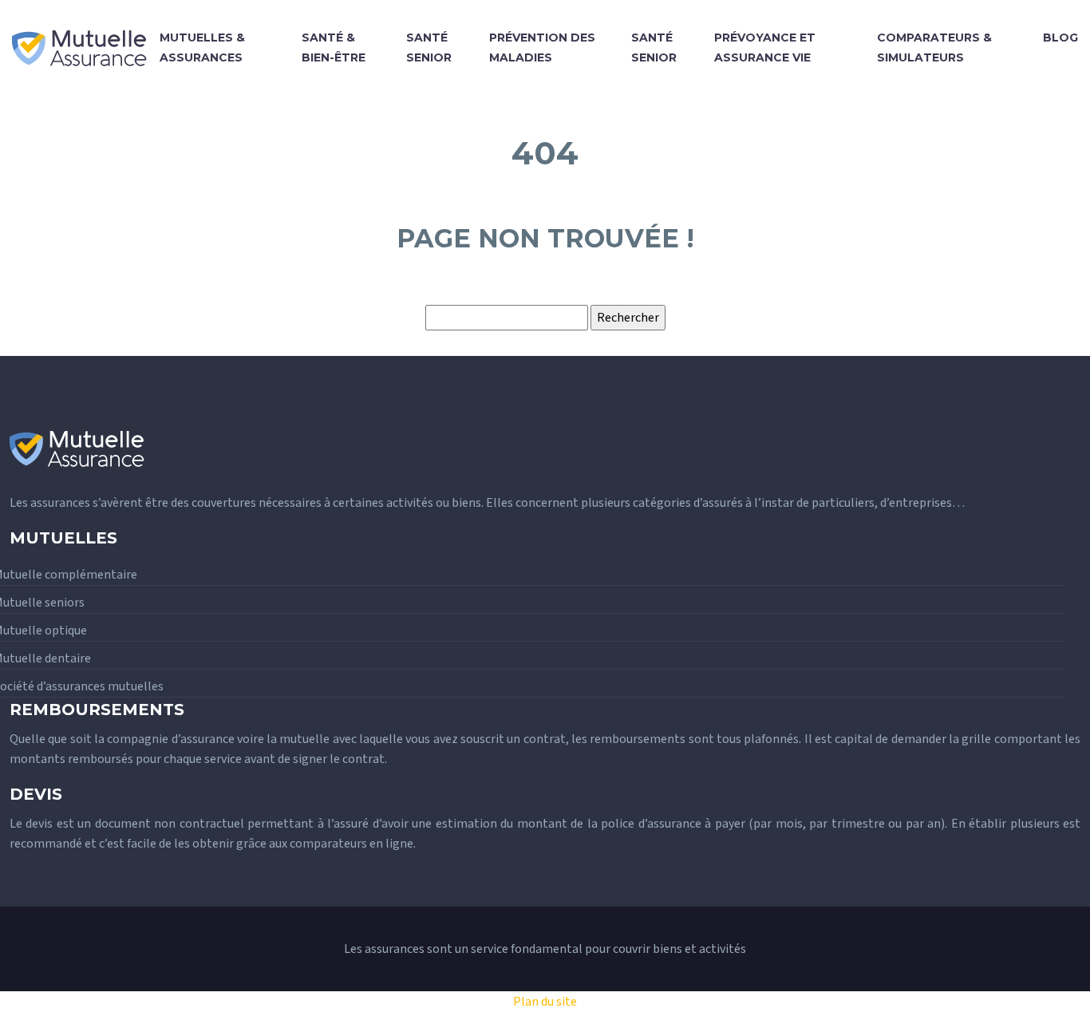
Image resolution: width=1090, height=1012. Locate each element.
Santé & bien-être (333, 47)
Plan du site (545, 1001)
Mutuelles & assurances (202, 47)
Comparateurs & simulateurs (934, 47)
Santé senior (429, 47)
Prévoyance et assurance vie (765, 47)
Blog (1060, 37)
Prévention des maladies (542, 47)
